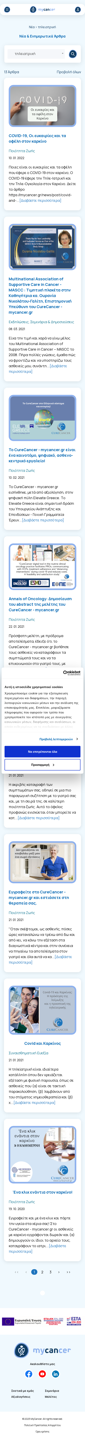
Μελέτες (51, 1397)
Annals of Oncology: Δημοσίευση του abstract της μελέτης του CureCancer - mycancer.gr (40, 604)
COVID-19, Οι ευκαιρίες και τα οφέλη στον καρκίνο (37, 138)
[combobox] (36, 54)
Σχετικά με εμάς (22, 1391)
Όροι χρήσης (42, 1431)
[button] (42, 36)
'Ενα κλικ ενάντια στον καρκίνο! (43, 1192)
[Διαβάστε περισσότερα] (40, 200)
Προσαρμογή (40, 764)
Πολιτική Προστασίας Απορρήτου (42, 1425)
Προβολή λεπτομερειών (56, 739)
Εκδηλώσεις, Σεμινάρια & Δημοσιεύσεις (41, 321)
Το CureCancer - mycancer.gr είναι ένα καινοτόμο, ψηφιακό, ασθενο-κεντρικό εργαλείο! (42, 455)
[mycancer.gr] (42, 1350)
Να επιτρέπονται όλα (42, 751)
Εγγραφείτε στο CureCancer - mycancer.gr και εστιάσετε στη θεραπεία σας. (39, 897)
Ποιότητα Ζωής (22, 150)
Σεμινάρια (52, 1391)
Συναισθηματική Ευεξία (28, 1053)
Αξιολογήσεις (20, 1397)
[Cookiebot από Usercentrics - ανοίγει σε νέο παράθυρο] (63, 673)
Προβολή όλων (69, 71)
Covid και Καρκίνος (42, 1043)
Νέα (32, 27)
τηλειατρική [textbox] (25, 53)
